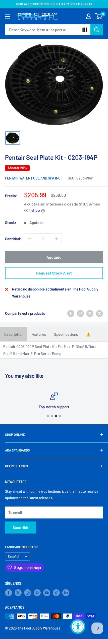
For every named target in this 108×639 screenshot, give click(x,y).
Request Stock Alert (54, 272)
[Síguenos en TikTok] (56, 592)
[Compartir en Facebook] (70, 313)
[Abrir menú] (7, 16)
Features (38, 334)
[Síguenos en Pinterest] (37, 592)
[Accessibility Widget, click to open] (77, 626)
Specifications (66, 334)
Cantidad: (13, 238)
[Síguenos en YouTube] (46, 592)
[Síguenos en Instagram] (27, 592)
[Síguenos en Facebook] (8, 592)
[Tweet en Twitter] (89, 313)
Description (13, 334)
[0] (99, 16)
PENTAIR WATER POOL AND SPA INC (33, 178)
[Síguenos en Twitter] (18, 592)
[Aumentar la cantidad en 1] (56, 239)
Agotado (54, 257)
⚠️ (88, 334)
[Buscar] (96, 29)
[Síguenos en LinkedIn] (65, 592)
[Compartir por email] (99, 313)
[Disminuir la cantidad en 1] (29, 239)
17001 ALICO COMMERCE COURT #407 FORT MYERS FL (54, 4)
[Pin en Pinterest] (80, 313)
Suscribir (21, 527)
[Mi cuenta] (88, 16)
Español (13, 556)
